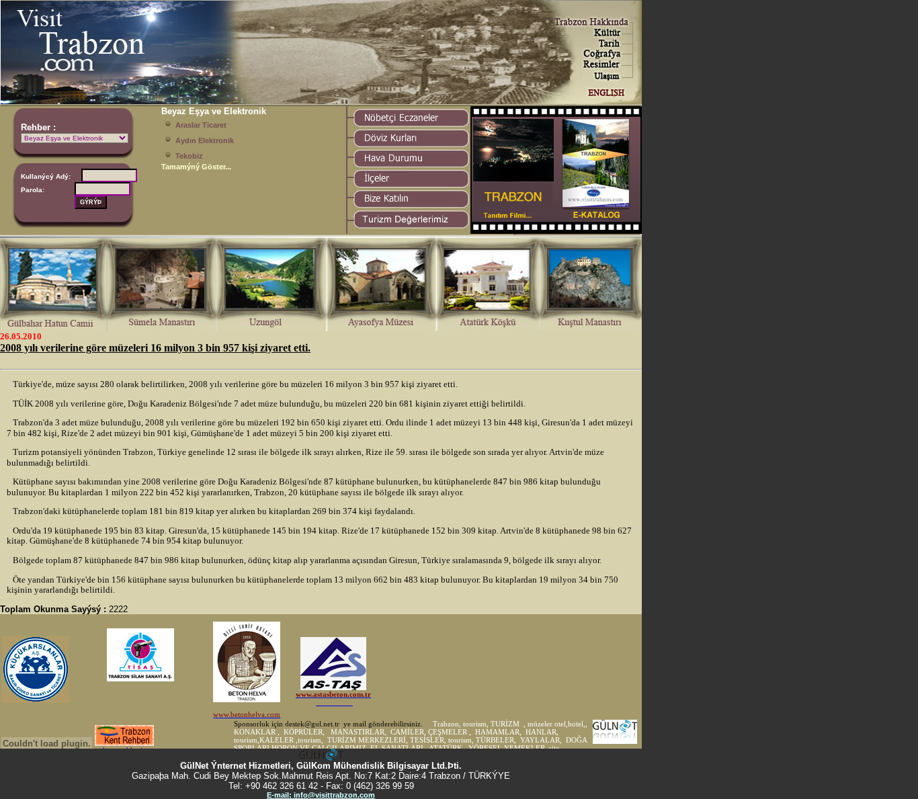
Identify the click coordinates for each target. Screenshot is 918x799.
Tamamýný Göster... (196, 167)
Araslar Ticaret (200, 125)
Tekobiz (189, 156)
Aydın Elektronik (204, 140)
